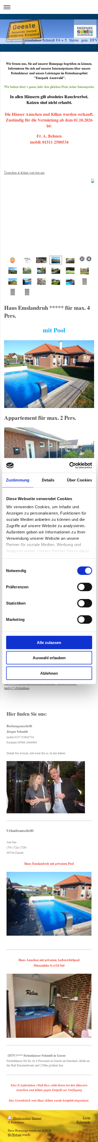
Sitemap (37, 1118)
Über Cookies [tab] (79, 480)
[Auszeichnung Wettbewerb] (12, 260)
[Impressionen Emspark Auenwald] (41, 270)
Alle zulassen (49, 642)
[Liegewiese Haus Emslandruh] (55, 281)
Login (86, 1117)
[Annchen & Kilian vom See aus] (49, 212)
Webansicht (83, 1122)
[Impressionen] (70, 270)
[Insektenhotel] (27, 270)
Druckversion (22, 1118)
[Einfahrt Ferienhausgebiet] (55, 270)
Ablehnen (49, 673)
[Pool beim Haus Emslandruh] (27, 281)
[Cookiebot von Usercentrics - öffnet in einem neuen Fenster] (70, 465)
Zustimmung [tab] (17, 480)
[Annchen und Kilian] (12, 281)
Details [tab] (48, 480)
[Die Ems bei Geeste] (70, 260)
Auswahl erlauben (49, 658)
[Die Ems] (84, 271)
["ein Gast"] (41, 281)
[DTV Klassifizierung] (27, 260)
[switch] (84, 587)
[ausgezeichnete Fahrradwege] (12, 270)
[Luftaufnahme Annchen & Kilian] (41, 260)
